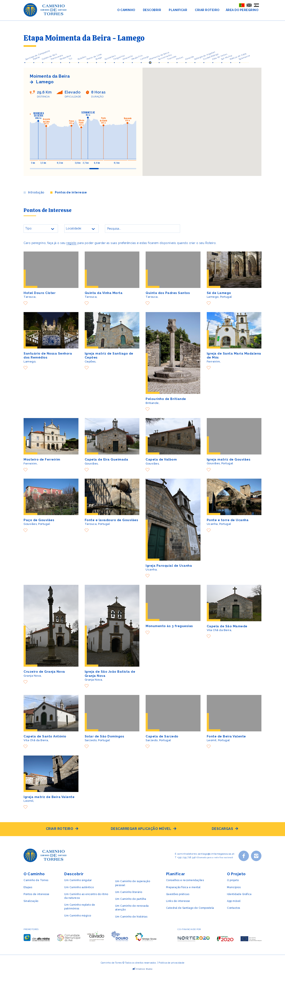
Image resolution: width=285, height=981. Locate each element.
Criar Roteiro (207, 10)
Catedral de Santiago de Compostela (190, 907)
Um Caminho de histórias (131, 916)
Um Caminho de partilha (130, 899)
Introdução (36, 192)
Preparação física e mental (183, 887)
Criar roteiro (59, 829)
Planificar (178, 10)
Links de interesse (178, 901)
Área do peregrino (242, 10)
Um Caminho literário (128, 892)
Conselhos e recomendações (185, 880)
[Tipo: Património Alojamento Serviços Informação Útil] (41, 230)
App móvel (234, 901)
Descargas (222, 829)
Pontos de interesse (71, 192)
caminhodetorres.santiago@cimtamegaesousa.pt (206, 854)
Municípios (234, 887)
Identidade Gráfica (239, 894)
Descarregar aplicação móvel (141, 829)
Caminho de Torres (36, 880)
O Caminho (126, 10)
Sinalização (31, 901)
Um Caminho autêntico (79, 887)
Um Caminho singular (78, 880)
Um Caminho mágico (77, 915)
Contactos (233, 907)
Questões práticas (177, 894)
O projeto (233, 880)
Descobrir (152, 10)
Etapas (28, 887)
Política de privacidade (171, 962)
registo (71, 243)
